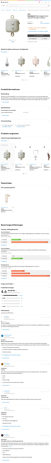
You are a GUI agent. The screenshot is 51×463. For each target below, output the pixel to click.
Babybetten (15, 10)
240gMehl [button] (6, 434)
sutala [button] (5, 408)
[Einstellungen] (39, 2)
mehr (10, 446)
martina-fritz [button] (7, 391)
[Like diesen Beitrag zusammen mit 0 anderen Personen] (44, 317)
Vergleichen (34, 38)
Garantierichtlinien (21, 126)
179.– (29, 14)
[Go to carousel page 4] (26, 173)
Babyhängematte (22, 10)
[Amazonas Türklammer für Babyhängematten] (36, 157)
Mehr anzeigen (5, 102)
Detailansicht (4, 245)
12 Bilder (13, 41)
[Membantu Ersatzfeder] (7, 202)
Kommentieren (5, 329)
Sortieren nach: (4, 313)
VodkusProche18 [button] (7, 335)
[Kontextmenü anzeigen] (41, 317)
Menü (3, 5)
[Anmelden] (42, 2)
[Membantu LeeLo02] (21, 66)
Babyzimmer (8, 10)
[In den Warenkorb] (13, 212)
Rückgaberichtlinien (6, 126)
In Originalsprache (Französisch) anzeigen (11, 355)
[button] (38, 28)
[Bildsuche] (48, 5)
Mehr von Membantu (45, 22)
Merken (45, 38)
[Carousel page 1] (23, 173)
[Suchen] (7, 5)
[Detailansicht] (25, 241)
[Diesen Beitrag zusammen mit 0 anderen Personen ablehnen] (49, 317)
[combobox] (11, 313)
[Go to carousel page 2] (24, 173)
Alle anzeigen (4, 52)
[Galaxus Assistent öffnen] (46, 2)
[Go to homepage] (4, 2)
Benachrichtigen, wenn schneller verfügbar (38, 31)
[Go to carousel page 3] (25, 173)
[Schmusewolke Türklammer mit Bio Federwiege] (7, 66)
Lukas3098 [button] (6, 316)
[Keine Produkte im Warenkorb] (49, 2)
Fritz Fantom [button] (7, 363)
